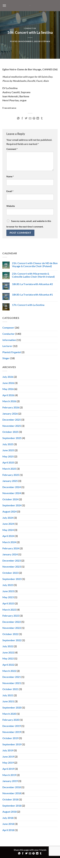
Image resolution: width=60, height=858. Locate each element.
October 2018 (10, 799)
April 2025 (8, 462)
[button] (4, 5)
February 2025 (10, 474)
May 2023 (8, 597)
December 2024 (11, 487)
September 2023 (11, 578)
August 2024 (9, 511)
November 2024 (11, 493)
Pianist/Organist (11, 352)
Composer (8, 327)
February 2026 (10, 407)
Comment (12, 149)
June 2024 (8, 523)
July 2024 (7, 517)
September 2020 (11, 707)
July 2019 (7, 750)
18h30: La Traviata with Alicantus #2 (32, 284)
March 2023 (9, 609)
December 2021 (11, 676)
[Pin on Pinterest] (34, 118)
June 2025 (8, 450)
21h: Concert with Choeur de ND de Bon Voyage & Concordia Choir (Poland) (35, 265)
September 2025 (11, 437)
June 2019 (8, 756)
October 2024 (10, 499)
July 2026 (7, 376)
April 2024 (8, 535)
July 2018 (7, 817)
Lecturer (7, 345)
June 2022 (8, 652)
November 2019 (11, 731)
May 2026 (8, 388)
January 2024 (10, 554)
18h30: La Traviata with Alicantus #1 (32, 294)
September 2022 (11, 640)
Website (10, 206)
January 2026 (10, 413)
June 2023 (8, 591)
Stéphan (45, 41)
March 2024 (9, 542)
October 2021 (10, 689)
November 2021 (11, 683)
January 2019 (10, 780)
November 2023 (11, 566)
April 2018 (8, 829)
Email (9, 191)
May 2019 (8, 762)
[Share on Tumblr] (41, 118)
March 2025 (9, 468)
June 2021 (8, 701)
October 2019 (10, 738)
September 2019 (11, 744)
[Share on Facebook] (22, 118)
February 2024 (10, 548)
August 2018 (9, 811)
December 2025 (11, 419)
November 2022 (11, 627)
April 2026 (8, 395)
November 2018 (11, 793)
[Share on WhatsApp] (18, 118)
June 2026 (8, 382)
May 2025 (8, 456)
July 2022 (7, 646)
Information (9, 339)
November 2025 (11, 425)
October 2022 (10, 633)
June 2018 (8, 823)
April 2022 (8, 664)
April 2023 (8, 603)
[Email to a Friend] (30, 118)
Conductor (30, 28)
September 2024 (11, 505)
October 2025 (10, 431)
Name (10, 176)
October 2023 (10, 572)
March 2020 (9, 713)
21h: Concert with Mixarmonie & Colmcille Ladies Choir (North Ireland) (33, 275)
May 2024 (8, 529)
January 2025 (10, 480)
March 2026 (9, 401)
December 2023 (11, 560)
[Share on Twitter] (26, 118)
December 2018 (11, 787)
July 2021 (7, 695)
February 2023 (10, 615)
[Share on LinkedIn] (37, 118)
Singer (6, 358)
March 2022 (9, 670)
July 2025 (7, 444)
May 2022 (8, 658)
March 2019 (9, 774)
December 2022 (11, 621)
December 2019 (11, 725)
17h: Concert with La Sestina (28, 304)
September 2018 (11, 805)
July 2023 (7, 584)
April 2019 (8, 768)
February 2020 (10, 719)
